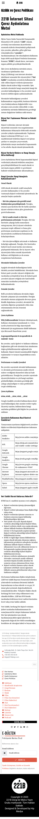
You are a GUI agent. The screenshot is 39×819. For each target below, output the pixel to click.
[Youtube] (24, 727)
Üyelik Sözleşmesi (8, 765)
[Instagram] (11, 727)
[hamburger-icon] (34, 664)
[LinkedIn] (21, 727)
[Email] (27, 727)
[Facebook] (18, 727)
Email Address (8, 749)
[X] (14, 727)
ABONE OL (21, 760)
